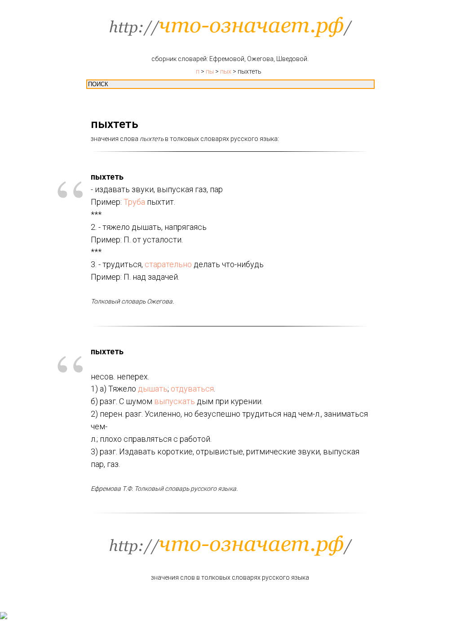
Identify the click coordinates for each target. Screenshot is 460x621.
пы (210, 71)
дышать (153, 388)
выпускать (174, 401)
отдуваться (192, 388)
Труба (134, 202)
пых (225, 71)
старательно (168, 264)
